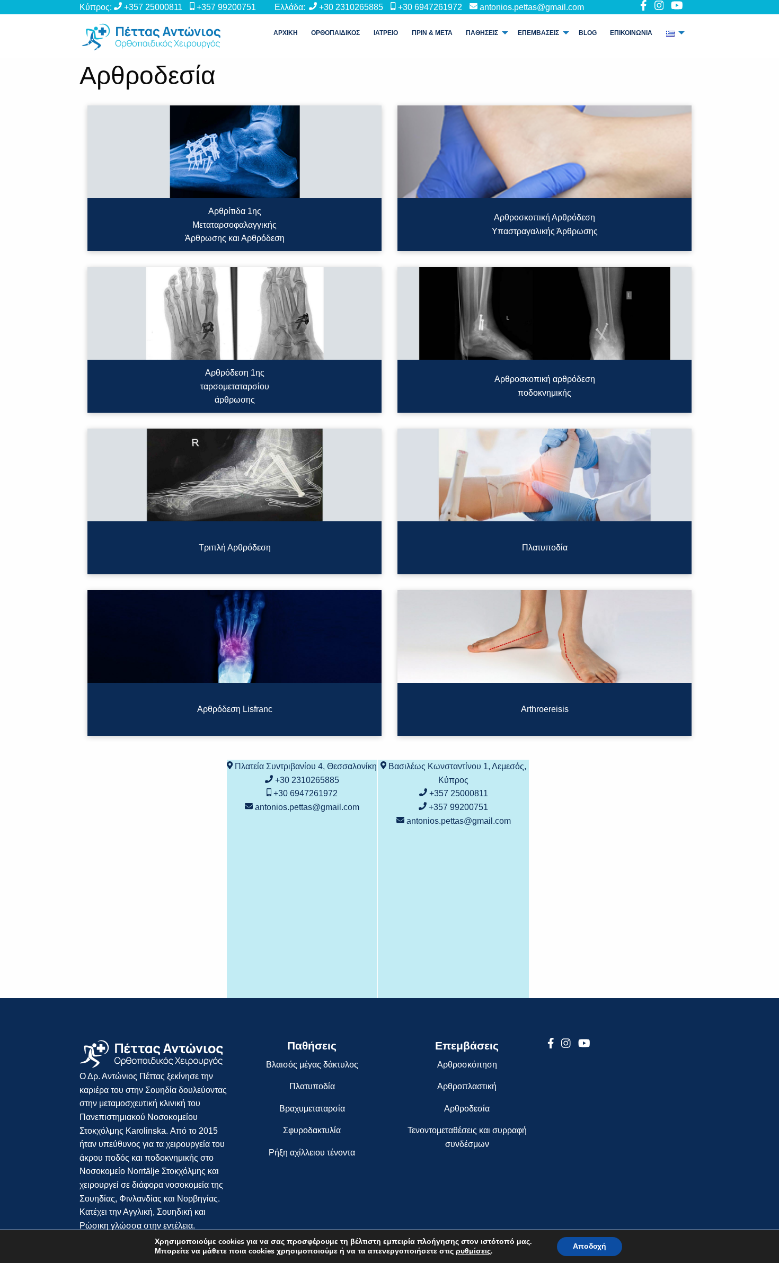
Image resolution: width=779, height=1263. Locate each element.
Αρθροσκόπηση (467, 1064)
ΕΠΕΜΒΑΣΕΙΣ (538, 33)
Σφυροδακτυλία (312, 1130)
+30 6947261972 (430, 7)
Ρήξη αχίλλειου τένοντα (312, 1152)
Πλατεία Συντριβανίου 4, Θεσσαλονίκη (306, 766)
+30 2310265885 (351, 7)
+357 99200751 (226, 7)
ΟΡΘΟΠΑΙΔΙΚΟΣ (335, 33)
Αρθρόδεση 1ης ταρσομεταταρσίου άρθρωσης (234, 386)
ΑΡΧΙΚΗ (285, 33)
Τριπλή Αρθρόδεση (235, 547)
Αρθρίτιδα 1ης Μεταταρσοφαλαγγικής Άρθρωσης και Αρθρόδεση (235, 225)
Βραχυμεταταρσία (312, 1108)
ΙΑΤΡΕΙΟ (386, 33)
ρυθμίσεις (473, 1251)
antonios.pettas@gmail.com (532, 7)
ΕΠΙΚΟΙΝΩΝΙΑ (631, 33)
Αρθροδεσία (467, 1108)
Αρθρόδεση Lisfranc (234, 709)
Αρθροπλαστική (467, 1086)
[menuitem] (286, 33)
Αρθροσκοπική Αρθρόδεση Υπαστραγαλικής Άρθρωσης (545, 225)
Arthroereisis (545, 709)
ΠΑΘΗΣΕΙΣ (482, 33)
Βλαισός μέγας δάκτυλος (312, 1064)
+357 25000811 (153, 7)
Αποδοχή (589, 1246)
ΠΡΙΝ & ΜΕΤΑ (432, 33)
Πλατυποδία (545, 547)
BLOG (588, 33)
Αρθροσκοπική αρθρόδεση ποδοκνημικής (544, 386)
